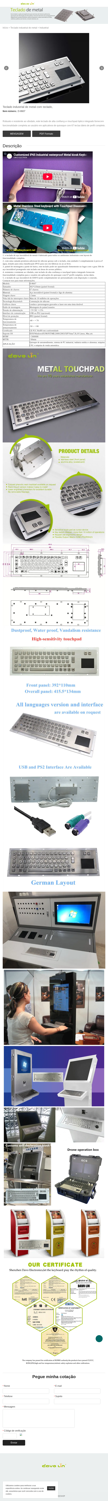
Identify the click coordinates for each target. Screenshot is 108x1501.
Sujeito (58, 1396)
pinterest (18, 115)
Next (101, 68)
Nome (6, 1386)
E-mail (58, 1386)
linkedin (8, 115)
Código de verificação (14, 1431)
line (23, 115)
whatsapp (28, 115)
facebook (4, 115)
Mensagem (9, 1407)
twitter (13, 115)
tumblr (32, 115)
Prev (6, 68)
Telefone (8, 1396)
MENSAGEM (16, 134)
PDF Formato (46, 134)
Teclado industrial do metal (23, 28)
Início (5, 28)
